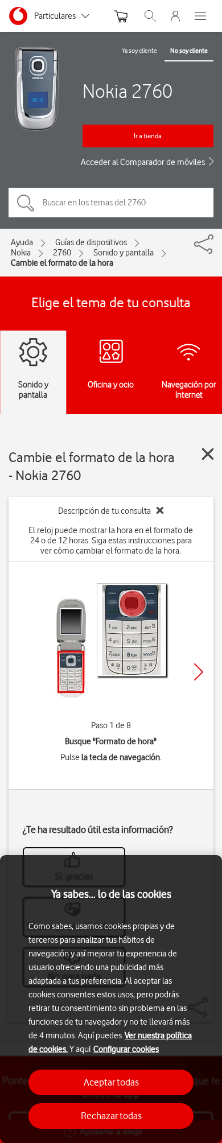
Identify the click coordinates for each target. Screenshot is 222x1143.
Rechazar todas (111, 1115)
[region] (111, 999)
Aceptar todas (111, 1082)
